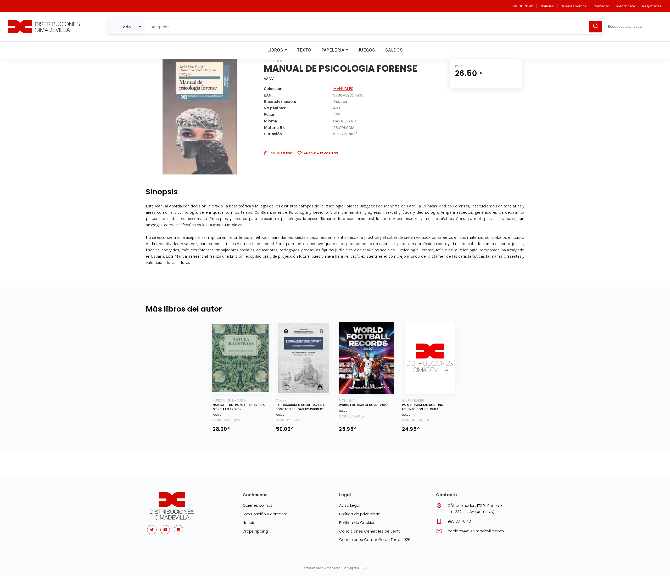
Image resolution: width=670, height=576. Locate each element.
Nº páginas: (275, 107)
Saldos (394, 50)
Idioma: (271, 120)
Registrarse (652, 6)
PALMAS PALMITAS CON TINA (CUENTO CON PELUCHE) (422, 407)
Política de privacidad (360, 514)
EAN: (268, 95)
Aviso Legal (349, 505)
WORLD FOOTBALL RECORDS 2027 (363, 405)
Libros (275, 50)
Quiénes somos (574, 6)
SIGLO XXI (273, 60)
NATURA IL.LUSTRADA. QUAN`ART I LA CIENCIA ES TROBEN (239, 407)
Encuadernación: (280, 101)
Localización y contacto (265, 514)
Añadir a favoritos (321, 153)
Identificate (625, 6)
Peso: (269, 114)
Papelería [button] (332, 50)
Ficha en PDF (281, 153)
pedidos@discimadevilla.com (476, 531)
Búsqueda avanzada (625, 26)
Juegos (366, 50)
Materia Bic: (275, 127)
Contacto (601, 6)
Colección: (273, 88)
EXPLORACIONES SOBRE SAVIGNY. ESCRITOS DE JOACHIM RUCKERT (300, 407)
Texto (304, 50)
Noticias (547, 6)
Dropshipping (255, 531)
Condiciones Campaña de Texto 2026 (374, 539)
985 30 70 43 (522, 6)
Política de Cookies (357, 522)
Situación (273, 133)
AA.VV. (217, 415)
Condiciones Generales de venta (370, 531)
